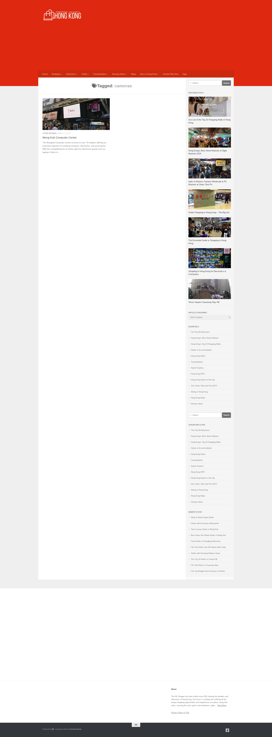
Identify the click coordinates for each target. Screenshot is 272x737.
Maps (133, 74)
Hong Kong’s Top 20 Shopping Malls (206, 344)
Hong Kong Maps (198, 398)
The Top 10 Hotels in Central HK (204, 559)
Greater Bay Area (170, 74)
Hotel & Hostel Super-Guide (202, 517)
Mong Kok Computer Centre (59, 137)
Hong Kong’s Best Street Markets (205, 338)
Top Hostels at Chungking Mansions (206, 541)
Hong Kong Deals (198, 356)
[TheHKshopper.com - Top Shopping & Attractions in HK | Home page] (63, 14)
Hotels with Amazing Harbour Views (205, 553)
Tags (184, 74)
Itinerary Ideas (118, 74)
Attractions (71, 74)
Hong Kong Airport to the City (203, 380)
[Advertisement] (136, 49)
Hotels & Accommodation (201, 350)
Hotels (84, 74)
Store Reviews (49, 133)
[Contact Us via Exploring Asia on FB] (228, 730)
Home (45, 74)
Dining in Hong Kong (199, 392)
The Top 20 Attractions (200, 332)
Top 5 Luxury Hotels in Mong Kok (204, 529)
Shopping (56, 74)
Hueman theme (75, 729)
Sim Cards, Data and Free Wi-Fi (204, 386)
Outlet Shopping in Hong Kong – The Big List (208, 212)
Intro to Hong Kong (148, 74)
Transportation (99, 74)
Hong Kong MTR (198, 374)
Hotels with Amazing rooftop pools (205, 523)
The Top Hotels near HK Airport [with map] (208, 547)
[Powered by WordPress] (53, 729)
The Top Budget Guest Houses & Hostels (208, 571)
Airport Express (197, 368)
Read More (221, 705)
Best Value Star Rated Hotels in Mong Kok (208, 535)
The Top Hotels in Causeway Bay (204, 565)
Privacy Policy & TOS (180, 713)
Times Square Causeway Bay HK (204, 302)
